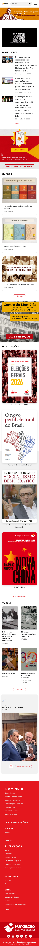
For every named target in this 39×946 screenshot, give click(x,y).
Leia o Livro (19, 150)
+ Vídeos (19, 689)
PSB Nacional (10, 893)
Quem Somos (10, 793)
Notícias (8, 880)
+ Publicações (19, 596)
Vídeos (7, 832)
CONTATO (10, 909)
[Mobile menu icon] (35, 3)
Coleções (8, 853)
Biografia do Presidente (13, 796)
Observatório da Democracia (15, 904)
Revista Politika (10, 857)
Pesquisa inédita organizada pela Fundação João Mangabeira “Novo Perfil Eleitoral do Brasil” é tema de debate (26, 64)
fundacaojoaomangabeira (20, 715)
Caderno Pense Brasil (12, 864)
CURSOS (9, 840)
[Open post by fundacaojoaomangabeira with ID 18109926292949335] (20, 737)
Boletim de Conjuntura (13, 861)
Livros (7, 850)
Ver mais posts (23, 766)
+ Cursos (19, 296)
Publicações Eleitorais (13, 868)
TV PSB (8, 900)
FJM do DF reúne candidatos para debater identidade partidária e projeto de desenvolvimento (25, 83)
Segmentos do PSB (12, 897)
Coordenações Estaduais (14, 803)
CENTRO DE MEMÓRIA (16, 822)
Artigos (7, 884)
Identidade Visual (11, 814)
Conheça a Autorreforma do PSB (19, 166)
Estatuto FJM (10, 807)
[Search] (30, 4)
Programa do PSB (11, 811)
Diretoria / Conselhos (12, 800)
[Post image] (7, 59)
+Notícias (19, 123)
